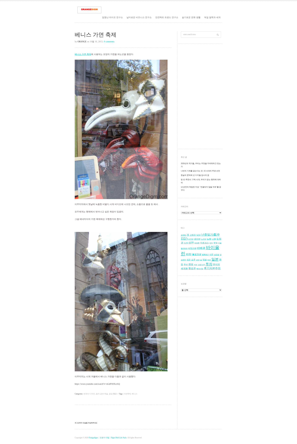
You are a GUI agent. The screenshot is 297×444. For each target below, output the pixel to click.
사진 (211, 254)
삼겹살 (216, 254)
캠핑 (190, 264)
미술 (220, 243)
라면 (191, 242)
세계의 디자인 (89, 394)
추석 (186, 265)
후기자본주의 (212, 268)
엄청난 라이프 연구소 (112, 17)
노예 (209, 239)
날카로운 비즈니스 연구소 (139, 17)
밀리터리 (184, 248)
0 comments (109, 41)
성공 (189, 260)
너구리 (190, 239)
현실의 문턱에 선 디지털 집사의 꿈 (195, 175)
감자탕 (183, 235)
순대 (198, 260)
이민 (209, 260)
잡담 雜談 (113, 394)
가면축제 (127, 394)
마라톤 (197, 243)
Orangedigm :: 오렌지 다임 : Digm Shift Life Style (108, 438)
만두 (211, 243)
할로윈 (192, 268)
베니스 (134, 394)
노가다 (203, 239)
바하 (189, 254)
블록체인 (205, 254)
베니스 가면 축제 (83, 54)
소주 (193, 260)
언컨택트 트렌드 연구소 (166, 17)
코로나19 (201, 265)
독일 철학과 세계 (212, 17)
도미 (186, 243)
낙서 (198, 235)
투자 (209, 264)
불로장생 (196, 254)
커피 (195, 265)
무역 (215, 243)
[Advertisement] (201, 97)
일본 (215, 259)
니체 (214, 239)
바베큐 (201, 248)
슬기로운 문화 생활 (191, 17)
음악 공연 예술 (102, 394)
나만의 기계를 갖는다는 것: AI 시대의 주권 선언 (200, 171)
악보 (204, 260)
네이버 (197, 239)
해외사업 (199, 269)
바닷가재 (192, 248)
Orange (81, 41)
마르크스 (204, 243)
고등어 (193, 235)
